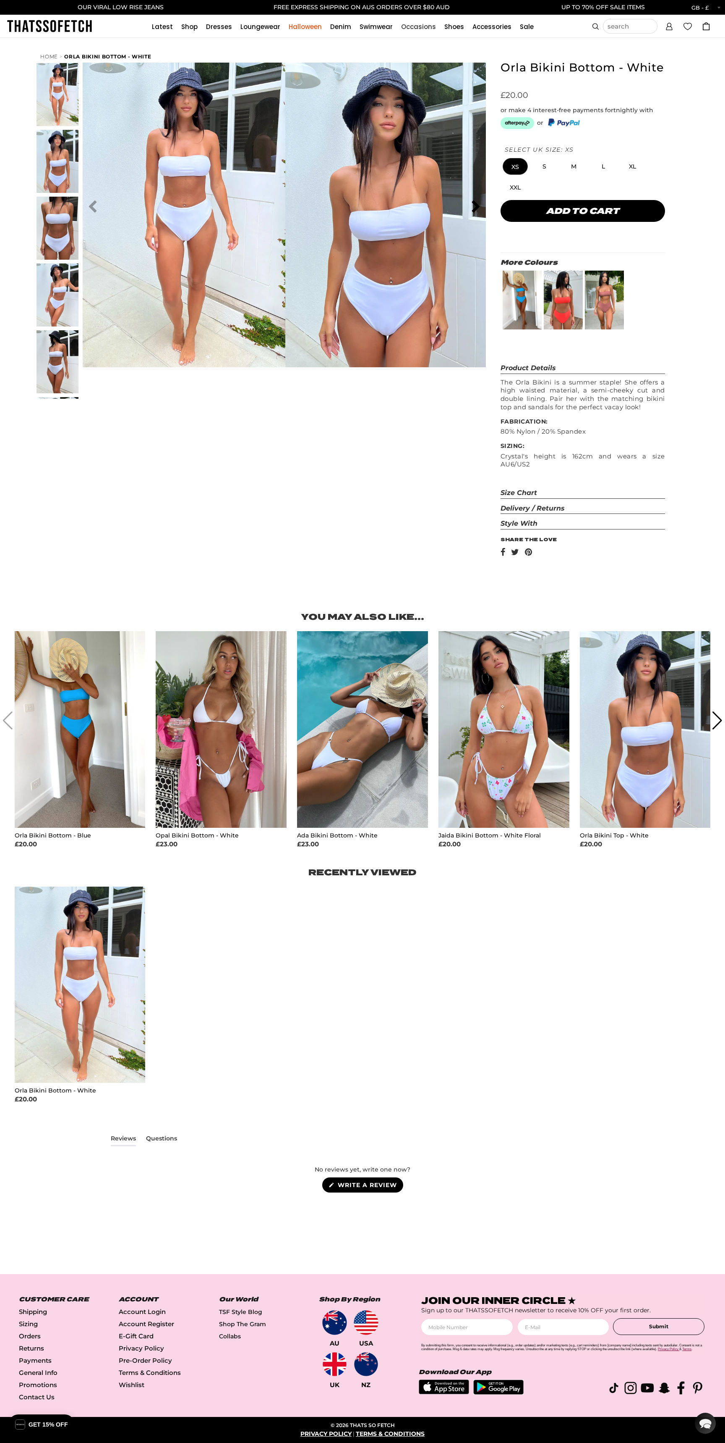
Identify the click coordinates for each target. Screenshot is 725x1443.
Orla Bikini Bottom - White (107, 56)
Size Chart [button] (519, 493)
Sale (527, 26)
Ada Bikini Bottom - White (337, 835)
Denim (340, 26)
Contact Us (37, 1397)
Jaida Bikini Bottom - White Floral (489, 835)
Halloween (305, 26)
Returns (31, 1348)
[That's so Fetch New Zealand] (366, 1364)
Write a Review (369, 1187)
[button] (669, 25)
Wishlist (131, 1385)
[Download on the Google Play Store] (498, 1392)
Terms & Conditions (150, 1373)
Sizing (28, 1324)
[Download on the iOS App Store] (444, 1392)
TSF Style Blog (240, 1312)
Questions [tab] (161, 1140)
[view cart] (706, 26)
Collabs (230, 1336)
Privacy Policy (141, 1348)
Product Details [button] (528, 368)
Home (49, 56)
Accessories (491, 26)
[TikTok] (613, 1389)
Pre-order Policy (145, 1360)
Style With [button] (519, 523)
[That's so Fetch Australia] (334, 1322)
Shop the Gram (242, 1324)
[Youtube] (647, 1389)
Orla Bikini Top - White (614, 835)
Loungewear (260, 26)
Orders (30, 1336)
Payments (35, 1360)
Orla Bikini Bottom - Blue (53, 835)
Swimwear (376, 26)
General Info (38, 1373)
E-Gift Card (136, 1336)
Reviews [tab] (123, 1140)
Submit (658, 1326)
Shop (189, 26)
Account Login (142, 1312)
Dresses (219, 26)
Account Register (146, 1324)
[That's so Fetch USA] (366, 1322)
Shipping (33, 1312)
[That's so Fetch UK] (334, 1364)
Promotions (38, 1385)
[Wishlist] (687, 26)
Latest (162, 26)
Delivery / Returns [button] (533, 508)
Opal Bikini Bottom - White (197, 835)
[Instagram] (630, 1389)
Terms (686, 1349)
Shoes (454, 26)
